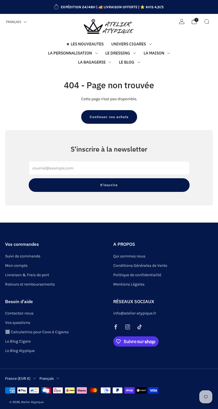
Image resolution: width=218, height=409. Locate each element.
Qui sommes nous (129, 256)
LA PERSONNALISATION (70, 53)
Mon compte (16, 265)
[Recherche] (206, 21)
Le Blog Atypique (20, 350)
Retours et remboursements (30, 284)
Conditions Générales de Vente (140, 265)
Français (13, 22)
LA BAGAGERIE (92, 62)
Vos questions (17, 322)
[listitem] (109, 7)
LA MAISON (154, 53)
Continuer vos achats (109, 117)
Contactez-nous (19, 313)
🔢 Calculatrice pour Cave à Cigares (37, 332)
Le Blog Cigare (18, 341)
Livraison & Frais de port (27, 274)
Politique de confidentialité (137, 274)
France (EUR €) (17, 378)
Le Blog (126, 62)
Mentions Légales (128, 284)
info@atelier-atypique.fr (134, 313)
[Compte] (182, 21)
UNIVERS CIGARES (128, 44)
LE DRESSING (117, 53)
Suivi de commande (22, 256)
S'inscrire (109, 185)
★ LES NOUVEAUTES (85, 44)
